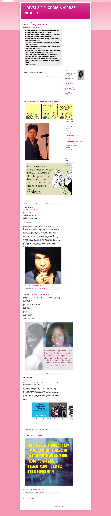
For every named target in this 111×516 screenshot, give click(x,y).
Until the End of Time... (31, 210)
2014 (67, 154)
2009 (67, 163)
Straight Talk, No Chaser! (32, 435)
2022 (67, 107)
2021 (67, 109)
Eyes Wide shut (29, 380)
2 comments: (41, 429)
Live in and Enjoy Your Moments (35, 25)
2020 (67, 111)
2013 (67, 156)
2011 (67, 160)
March (68, 147)
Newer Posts (26, 496)
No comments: (42, 76)
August (68, 126)
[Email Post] (47, 76)
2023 (67, 105)
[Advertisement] (42, 89)
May (68, 132)
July (68, 128)
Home (42, 496)
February (69, 149)
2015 (67, 153)
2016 (67, 118)
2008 (67, 165)
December (69, 119)
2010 (67, 161)
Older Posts (57, 496)
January (69, 150)
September (69, 124)
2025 (67, 103)
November (69, 121)
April (68, 133)
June (68, 130)
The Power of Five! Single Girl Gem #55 (37, 294)
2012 (67, 158)
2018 (67, 114)
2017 (67, 116)
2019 (67, 112)
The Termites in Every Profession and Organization (41, 101)
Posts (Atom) (31, 498)
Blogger (61, 506)
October (69, 123)
